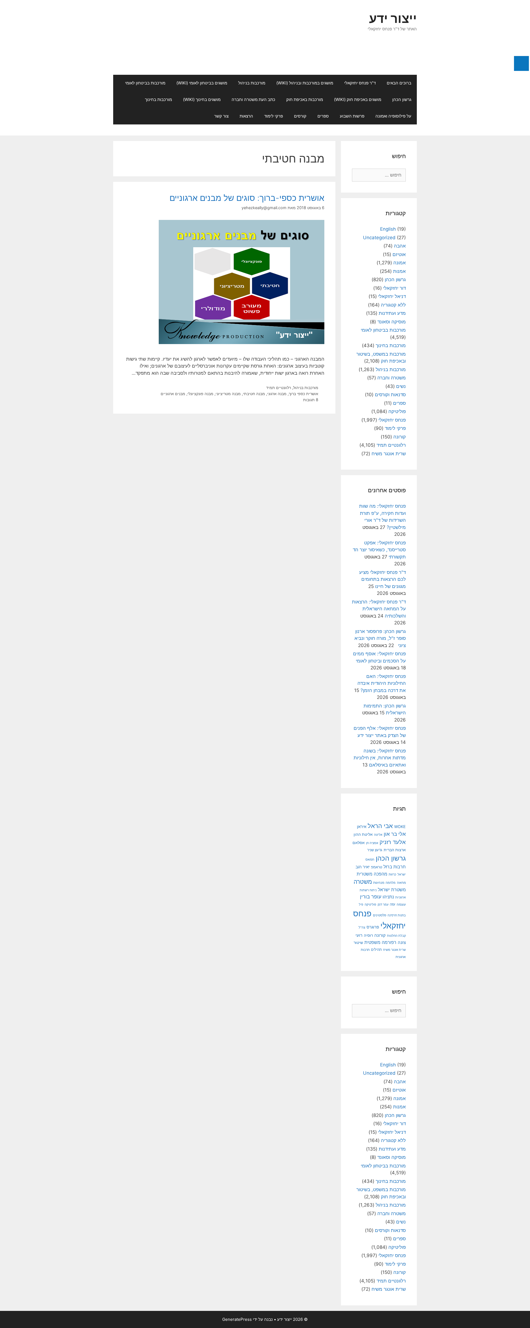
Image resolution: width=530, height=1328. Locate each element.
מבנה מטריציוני (228, 393)
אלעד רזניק (393, 842)
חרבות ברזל (394, 866)
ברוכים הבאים (399, 83)
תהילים (376, 949)
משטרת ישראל (392, 889)
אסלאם (359, 842)
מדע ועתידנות (392, 313)
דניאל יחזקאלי (392, 296)
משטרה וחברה (391, 377)
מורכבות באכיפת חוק (304, 99)
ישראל (402, 874)
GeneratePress (237, 1319)
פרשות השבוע (352, 116)
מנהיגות (378, 882)
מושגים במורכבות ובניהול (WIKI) (304, 83)
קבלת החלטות (396, 936)
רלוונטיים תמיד (278, 387)
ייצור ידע (393, 18)
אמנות (399, 271)
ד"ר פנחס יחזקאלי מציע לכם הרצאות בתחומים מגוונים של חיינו (382, 579)
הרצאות (246, 116)
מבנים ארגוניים (173, 393)
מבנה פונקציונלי (200, 393)
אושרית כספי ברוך (303, 393)
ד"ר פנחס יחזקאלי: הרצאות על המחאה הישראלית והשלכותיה (379, 609)
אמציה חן (372, 843)
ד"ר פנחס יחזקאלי (360, 83)
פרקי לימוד (273, 116)
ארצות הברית (395, 850)
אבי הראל (380, 825)
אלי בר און (395, 834)
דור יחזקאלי (394, 288)
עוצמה (401, 904)
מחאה (401, 883)
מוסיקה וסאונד (391, 321)
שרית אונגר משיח (389, 453)
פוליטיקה (397, 411)
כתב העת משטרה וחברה (253, 99)
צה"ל (362, 927)
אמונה (399, 262)
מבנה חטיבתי (254, 393)
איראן (361, 826)
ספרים (323, 116)
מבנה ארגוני (277, 393)
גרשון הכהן (401, 99)
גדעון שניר (374, 850)
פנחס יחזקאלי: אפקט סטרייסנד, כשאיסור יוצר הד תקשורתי (379, 550)
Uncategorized (379, 237)
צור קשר (221, 116)
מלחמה (391, 883)
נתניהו (388, 896)
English (388, 229)
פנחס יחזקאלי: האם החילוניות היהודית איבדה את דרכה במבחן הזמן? (381, 683)
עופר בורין (370, 896)
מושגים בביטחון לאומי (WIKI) (201, 83)
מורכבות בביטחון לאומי (145, 83)
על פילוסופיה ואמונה (393, 116)
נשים (401, 386)
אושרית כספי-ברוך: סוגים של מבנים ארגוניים (246, 198)
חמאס (369, 859)
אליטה (378, 835)
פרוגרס (373, 927)
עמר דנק (383, 904)
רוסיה (368, 935)
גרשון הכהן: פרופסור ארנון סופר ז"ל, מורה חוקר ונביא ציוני (380, 638)
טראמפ (376, 867)
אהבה (400, 246)
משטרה (363, 881)
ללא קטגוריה (393, 305)
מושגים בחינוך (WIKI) (202, 99)
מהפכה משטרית (372, 874)
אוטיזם (399, 254)
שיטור (358, 942)
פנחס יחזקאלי (392, 420)
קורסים (300, 116)
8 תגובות (310, 399)
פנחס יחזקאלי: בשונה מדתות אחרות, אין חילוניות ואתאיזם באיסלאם (380, 758)
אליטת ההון (363, 834)
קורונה (399, 437)
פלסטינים (379, 915)
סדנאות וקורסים (390, 394)
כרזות (392, 874)
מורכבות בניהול (251, 83)
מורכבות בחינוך (158, 99)
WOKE (400, 826)
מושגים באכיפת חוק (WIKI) (357, 99)
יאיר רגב (363, 866)
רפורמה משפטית (380, 942)
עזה (392, 904)
